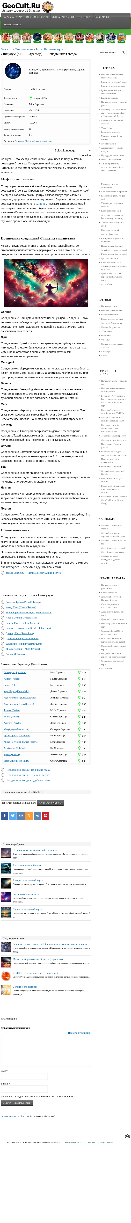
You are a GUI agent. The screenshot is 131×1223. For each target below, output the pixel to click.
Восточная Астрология (112, 319)
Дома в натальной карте (112, 619)
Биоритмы (106, 335)
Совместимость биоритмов (114, 191)
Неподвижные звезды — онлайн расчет (27, 775)
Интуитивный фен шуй (112, 246)
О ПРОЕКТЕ (90, 1142)
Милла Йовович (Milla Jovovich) (23, 648)
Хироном (41, 203)
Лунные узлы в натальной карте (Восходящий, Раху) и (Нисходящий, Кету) (113, 112)
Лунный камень (108, 143)
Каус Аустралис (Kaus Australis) (20, 697)
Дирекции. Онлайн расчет (113, 440)
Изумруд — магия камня (112, 155)
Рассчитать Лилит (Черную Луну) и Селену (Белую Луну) (114, 500)
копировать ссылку (50, 803)
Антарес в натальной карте (28, 880)
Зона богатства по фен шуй (114, 250)
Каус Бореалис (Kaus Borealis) (19, 704)
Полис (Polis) (10, 685)
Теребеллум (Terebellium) (17, 761)
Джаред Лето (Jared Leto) (20, 633)
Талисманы (102, 17)
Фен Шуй (105, 339)
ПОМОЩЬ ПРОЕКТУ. (106, 1142)
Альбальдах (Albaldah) (15, 748)
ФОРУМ (68, 1142)
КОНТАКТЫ (78, 1142)
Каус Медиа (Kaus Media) (16, 691)
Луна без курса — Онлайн (113, 548)
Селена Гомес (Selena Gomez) (22, 623)
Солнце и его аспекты (25, 986)
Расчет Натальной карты (49, 49)
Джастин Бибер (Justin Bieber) (22, 638)
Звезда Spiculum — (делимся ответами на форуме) (34, 572)
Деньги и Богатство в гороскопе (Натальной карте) (111, 276)
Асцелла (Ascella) (12, 723)
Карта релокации (109, 592)
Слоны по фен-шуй (110, 230)
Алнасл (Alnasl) (12, 679)
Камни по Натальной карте (114, 82)
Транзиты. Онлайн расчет (113, 435)
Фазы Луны (106, 128)
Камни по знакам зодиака (113, 86)
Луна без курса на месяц (113, 552)
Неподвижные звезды (111, 310)
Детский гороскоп (109, 258)
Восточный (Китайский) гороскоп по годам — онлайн (113, 489)
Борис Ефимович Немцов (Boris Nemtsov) (29, 612)
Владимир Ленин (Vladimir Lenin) (24, 643)
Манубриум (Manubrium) (16, 729)
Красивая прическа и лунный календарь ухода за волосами (114, 266)
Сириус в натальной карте (27, 909)
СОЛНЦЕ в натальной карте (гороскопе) (35, 973)
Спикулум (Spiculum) (15, 672)
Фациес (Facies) (12, 710)
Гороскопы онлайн (110, 314)
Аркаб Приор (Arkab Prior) (17, 735)
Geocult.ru (6, 49)
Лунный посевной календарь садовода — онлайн (112, 559)
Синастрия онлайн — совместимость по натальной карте (111, 428)
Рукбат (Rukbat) (12, 754)
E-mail (5, 1083)
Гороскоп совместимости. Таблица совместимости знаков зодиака (50, 944)
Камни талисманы (109, 98)
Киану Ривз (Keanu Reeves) (21, 607)
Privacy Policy (57, 1142)
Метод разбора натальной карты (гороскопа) (38, 959)
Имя (4, 1070)
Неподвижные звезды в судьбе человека (28, 780)
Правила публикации (79, 1032)
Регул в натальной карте (26, 894)
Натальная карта (12, 17)
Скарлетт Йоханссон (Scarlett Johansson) (28, 628)
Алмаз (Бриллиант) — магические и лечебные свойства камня (112, 167)
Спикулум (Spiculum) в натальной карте (34, 141)
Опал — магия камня (111, 159)
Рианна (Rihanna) (15, 654)
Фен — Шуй (85, 17)
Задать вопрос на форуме (15, 1116)
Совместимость (12, 24)
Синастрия (106, 351)
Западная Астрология (111, 323)
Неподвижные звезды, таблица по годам (28, 769)
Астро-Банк (106, 284)
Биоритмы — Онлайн (111, 466)
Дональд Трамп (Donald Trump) (23, 602)
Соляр (104, 355)
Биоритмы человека (110, 132)
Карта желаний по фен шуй (114, 254)
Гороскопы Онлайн (37, 17)
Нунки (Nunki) (11, 716)
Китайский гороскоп (111, 210)
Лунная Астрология (63, 17)
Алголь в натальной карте (27, 865)
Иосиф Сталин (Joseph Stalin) (22, 617)
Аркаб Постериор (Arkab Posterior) (21, 742)
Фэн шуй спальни (109, 234)
